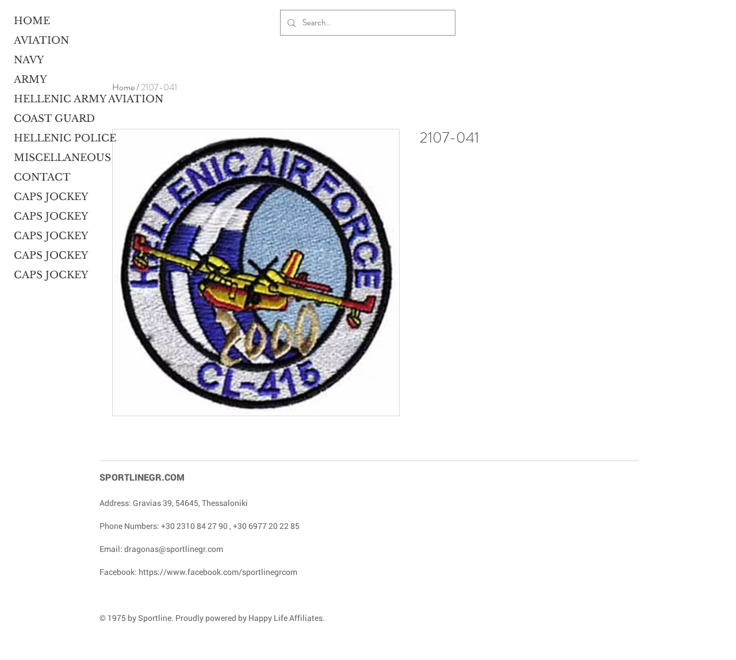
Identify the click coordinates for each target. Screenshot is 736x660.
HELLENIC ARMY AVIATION (58, 99)
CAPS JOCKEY (51, 197)
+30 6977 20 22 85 (266, 525)
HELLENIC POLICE (58, 138)
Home (123, 87)
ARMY (30, 80)
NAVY (29, 60)
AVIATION (41, 40)
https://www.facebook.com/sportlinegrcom (218, 571)
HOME (32, 21)
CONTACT (42, 177)
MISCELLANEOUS (58, 158)
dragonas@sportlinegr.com (173, 548)
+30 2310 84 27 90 (194, 525)
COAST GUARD (54, 119)
